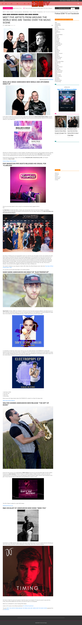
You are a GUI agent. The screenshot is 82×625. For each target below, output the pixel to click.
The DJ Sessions (58, 76)
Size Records (57, 69)
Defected (57, 35)
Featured (11, 11)
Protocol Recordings (59, 61)
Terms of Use (57, 177)
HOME (61, 0)
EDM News (64, 0)
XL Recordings (58, 81)
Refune (56, 64)
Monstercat (57, 56)
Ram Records (57, 62)
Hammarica (50, 79)
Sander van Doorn (58, 66)
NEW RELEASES (73, 0)
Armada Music (58, 25)
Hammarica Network (18, 11)
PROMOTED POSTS (33, 3)
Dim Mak (57, 37)
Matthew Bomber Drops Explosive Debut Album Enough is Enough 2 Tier (60, 131)
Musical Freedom (58, 57)
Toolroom (57, 77)
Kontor (56, 48)
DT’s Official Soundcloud (28, 605)
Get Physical (57, 42)
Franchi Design (44, 622)
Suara (56, 73)
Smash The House (58, 70)
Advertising (57, 178)
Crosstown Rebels (58, 34)
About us (57, 173)
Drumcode (57, 40)
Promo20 (34, 11)
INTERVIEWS (68, 0)
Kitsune (56, 46)
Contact (56, 179)
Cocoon (56, 30)
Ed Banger (57, 41)
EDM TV (4, 11)
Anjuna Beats (57, 23)
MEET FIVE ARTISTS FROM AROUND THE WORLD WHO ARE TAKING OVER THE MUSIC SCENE (27, 608)
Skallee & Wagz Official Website (9, 161)
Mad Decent (57, 50)
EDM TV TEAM (7, 25)
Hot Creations (58, 45)
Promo (31, 11)
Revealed (57, 65)
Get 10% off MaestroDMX (67, 89)
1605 (56, 22)
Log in (4, 0)
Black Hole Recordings (59, 29)
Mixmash (57, 54)
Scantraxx (57, 68)
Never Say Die (58, 58)
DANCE (78, 0)
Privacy (56, 175)
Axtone (56, 26)
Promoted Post (40, 11)
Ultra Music (57, 78)
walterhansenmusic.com (8, 505)
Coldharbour (57, 31)
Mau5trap (57, 52)
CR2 (56, 33)
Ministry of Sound (58, 53)
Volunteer (57, 174)
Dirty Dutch (57, 38)
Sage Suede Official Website (9, 400)
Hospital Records (58, 44)
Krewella (56, 49)
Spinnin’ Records (58, 72)
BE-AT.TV (57, 27)
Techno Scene (58, 74)
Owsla (56, 60)
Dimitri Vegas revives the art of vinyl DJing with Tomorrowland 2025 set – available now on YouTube (29, 8)
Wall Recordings (58, 80)
